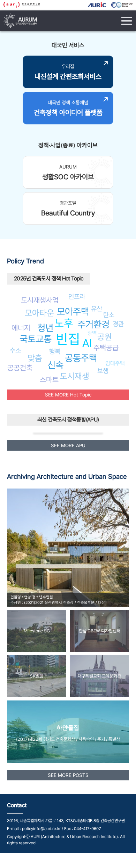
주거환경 (93, 324)
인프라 (76, 296)
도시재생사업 (40, 300)
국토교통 (36, 339)
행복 (54, 351)
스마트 (49, 379)
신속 (55, 365)
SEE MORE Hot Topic (68, 394)
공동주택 (81, 358)
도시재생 (74, 376)
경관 (118, 324)
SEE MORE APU (68, 445)
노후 (63, 323)
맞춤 (35, 358)
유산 (96, 308)
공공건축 (19, 367)
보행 (102, 371)
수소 (15, 350)
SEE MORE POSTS (68, 775)
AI (87, 343)
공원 (104, 337)
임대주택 (115, 363)
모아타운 (39, 313)
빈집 (68, 339)
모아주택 (73, 311)
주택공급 (106, 347)
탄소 (108, 315)
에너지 (21, 327)
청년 (45, 327)
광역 (92, 333)
